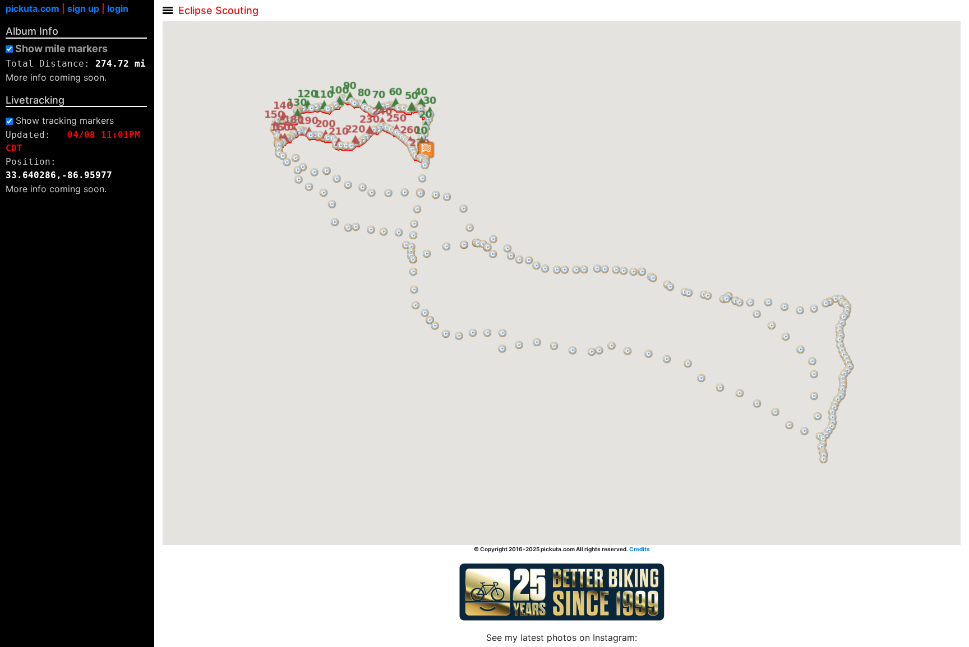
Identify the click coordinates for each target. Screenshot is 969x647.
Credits (639, 549)
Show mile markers (61, 48)
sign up (83, 8)
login (117, 8)
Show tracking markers (65, 120)
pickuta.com (32, 8)
